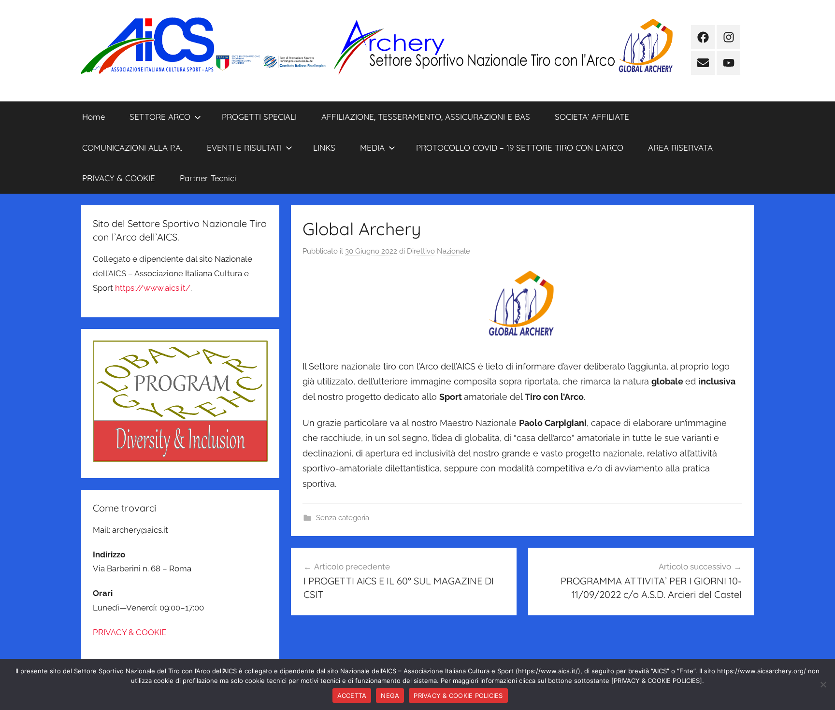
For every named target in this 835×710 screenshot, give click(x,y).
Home (93, 117)
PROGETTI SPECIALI (259, 117)
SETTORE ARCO (160, 117)
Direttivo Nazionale (438, 251)
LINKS (324, 147)
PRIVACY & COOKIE (118, 178)
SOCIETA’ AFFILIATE (592, 117)
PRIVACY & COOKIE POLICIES (458, 695)
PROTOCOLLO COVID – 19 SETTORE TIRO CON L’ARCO (519, 147)
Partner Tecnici (208, 178)
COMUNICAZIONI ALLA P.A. (132, 147)
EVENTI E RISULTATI (244, 147)
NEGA (390, 695)
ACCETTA (352, 695)
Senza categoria (342, 517)
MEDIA (372, 147)
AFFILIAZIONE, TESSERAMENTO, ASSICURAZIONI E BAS (425, 117)
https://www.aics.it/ (152, 288)
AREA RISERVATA (680, 147)
